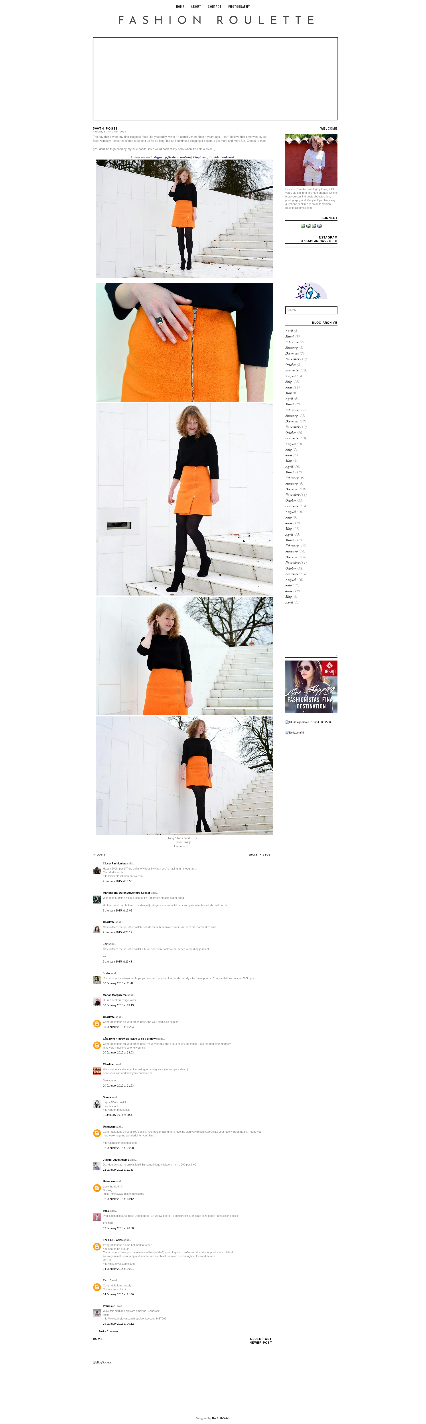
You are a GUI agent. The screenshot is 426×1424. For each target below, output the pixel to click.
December (292, 353)
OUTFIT (102, 855)
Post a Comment (108, 1331)
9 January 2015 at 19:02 (117, 910)
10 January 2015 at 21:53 (118, 1085)
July (288, 382)
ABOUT (196, 6)
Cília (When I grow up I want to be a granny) (130, 1038)
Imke (106, 1210)
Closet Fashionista (114, 863)
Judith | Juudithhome (116, 1159)
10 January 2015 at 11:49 (118, 983)
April (289, 331)
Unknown (109, 1126)
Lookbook (227, 157)
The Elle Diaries (113, 1240)
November (292, 359)
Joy (105, 944)
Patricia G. (109, 1306)
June (288, 387)
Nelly (187, 842)
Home (98, 1339)
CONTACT (214, 6)
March (289, 336)
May (288, 393)
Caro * (107, 1280)
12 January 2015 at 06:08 (118, 1148)
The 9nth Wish (220, 1418)
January (291, 348)
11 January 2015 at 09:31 (118, 1114)
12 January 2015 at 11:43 (118, 1169)
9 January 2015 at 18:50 (117, 881)
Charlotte (109, 922)
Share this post (260, 855)
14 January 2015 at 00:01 (118, 1268)
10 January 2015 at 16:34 (118, 1027)
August (290, 376)
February (292, 342)
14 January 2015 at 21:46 (118, 1294)
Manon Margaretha (115, 995)
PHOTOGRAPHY (239, 6)
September (292, 370)
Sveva (107, 1097)
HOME (180, 6)
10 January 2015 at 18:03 (118, 1052)
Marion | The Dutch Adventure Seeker (126, 892)
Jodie (106, 973)
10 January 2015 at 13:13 (118, 1005)
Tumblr (214, 157)
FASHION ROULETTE (219, 21)
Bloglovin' (200, 157)
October (290, 365)
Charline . (109, 1064)
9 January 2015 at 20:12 (117, 932)
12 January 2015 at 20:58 (118, 1228)
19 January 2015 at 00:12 (118, 1323)
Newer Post (261, 1342)
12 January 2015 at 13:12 (118, 1199)
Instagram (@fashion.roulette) (171, 157)
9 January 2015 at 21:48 (117, 961)
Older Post (261, 1339)
